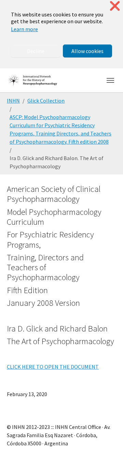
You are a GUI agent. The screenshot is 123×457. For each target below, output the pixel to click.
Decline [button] (35, 51)
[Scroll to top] (108, 442)
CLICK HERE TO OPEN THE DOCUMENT (53, 366)
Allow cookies (87, 51)
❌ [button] (114, 6)
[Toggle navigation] (110, 80)
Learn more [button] (24, 29)
